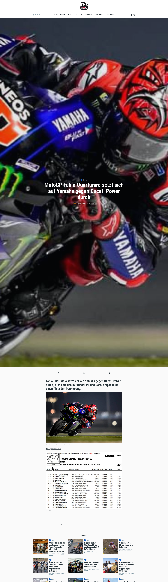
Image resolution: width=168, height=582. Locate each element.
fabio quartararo (62, 524)
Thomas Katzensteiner (125, 550)
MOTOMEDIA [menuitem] (99, 15)
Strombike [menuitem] (88, 15)
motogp (53, 524)
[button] (58, 373)
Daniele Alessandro (89, 553)
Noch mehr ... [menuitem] (110, 15)
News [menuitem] (56, 15)
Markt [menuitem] (69, 15)
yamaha (72, 524)
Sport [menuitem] (62, 15)
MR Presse (82, 204)
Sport (85, 180)
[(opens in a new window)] (33, 15)
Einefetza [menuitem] (78, 15)
